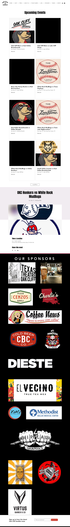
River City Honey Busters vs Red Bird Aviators (22, 87)
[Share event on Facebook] (12, 250)
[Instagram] (62, 3)
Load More (35, 184)
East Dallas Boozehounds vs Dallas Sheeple (20, 128)
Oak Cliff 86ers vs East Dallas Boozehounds (21, 46)
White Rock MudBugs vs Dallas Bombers (21, 169)
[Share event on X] (15, 250)
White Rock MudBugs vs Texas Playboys (47, 87)
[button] (20, 3)
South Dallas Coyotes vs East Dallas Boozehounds (47, 169)
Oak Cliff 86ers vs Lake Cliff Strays (46, 46)
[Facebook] (64, 3)
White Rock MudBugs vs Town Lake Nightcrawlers (47, 128)
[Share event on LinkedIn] (17, 250)
